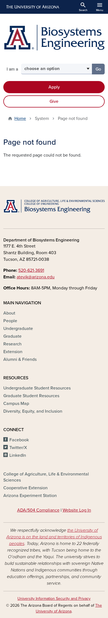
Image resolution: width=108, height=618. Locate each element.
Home (20, 118)
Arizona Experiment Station (30, 495)
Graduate (12, 336)
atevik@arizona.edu (36, 277)
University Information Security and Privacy (54, 598)
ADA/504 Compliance (38, 510)
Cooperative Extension (25, 488)
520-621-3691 (31, 270)
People (10, 321)
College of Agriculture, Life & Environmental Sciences (46, 477)
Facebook (19, 440)
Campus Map (16, 403)
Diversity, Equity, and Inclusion (32, 411)
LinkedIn (17, 455)
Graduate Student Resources (31, 396)
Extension (12, 351)
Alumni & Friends (20, 359)
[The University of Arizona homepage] (32, 7)
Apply (54, 87)
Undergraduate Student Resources (37, 388)
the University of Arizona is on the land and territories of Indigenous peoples (54, 537)
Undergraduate (18, 328)
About (9, 313)
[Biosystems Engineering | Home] (54, 37)
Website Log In (77, 510)
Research (12, 344)
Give (54, 101)
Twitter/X (18, 447)
